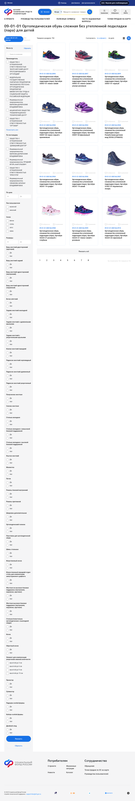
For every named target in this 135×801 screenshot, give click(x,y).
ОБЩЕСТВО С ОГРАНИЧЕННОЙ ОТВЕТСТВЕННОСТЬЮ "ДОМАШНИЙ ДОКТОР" (18, 142)
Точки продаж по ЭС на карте (97, 770)
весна (12, 221)
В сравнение (59, 70)
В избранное (26, 39)
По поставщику (12, 135)
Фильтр (9, 48)
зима (11, 231)
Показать (18, 739)
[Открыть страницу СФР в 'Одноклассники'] (72, 793)
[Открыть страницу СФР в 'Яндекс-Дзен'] (128, 793)
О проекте (9, 19)
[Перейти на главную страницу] (18, 11)
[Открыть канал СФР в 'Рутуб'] (55, 793)
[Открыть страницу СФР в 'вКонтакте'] (109, 793)
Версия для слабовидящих (117, 3)
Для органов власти (88, 3)
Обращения (89, 766)
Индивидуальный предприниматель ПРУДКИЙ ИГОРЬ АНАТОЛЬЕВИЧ (20, 162)
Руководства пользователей (35, 19)
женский (13, 210)
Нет (11, 256)
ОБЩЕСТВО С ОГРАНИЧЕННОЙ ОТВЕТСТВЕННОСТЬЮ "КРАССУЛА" (18, 171)
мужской (13, 207)
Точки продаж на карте (119, 19)
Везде (57, 12)
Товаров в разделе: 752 (45, 38)
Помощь (64, 3)
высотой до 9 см (16, 670)
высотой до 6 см (16, 666)
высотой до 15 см (16, 673)
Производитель (12, 59)
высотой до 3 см (16, 663)
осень (12, 224)
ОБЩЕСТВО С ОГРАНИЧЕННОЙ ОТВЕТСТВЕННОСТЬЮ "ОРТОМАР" (18, 122)
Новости (51, 772)
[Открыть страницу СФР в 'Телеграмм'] (89, 793)
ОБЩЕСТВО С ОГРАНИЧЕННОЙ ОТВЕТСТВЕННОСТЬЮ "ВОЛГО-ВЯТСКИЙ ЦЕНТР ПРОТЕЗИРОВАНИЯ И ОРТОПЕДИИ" (19, 68)
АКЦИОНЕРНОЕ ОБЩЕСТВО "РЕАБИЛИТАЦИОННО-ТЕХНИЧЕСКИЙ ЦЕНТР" (20, 112)
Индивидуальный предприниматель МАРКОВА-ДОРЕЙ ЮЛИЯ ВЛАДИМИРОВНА (19, 103)
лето (11, 227)
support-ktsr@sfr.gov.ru (33, 794)
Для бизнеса (75, 3)
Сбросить (18, 746)
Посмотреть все (12, 130)
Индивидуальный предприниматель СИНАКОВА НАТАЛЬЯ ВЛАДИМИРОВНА (17, 182)
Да (11, 253)
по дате (111, 38)
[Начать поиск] (89, 11)
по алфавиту (101, 38)
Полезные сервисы (66, 19)
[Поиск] (8, 54)
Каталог (69, 772)
